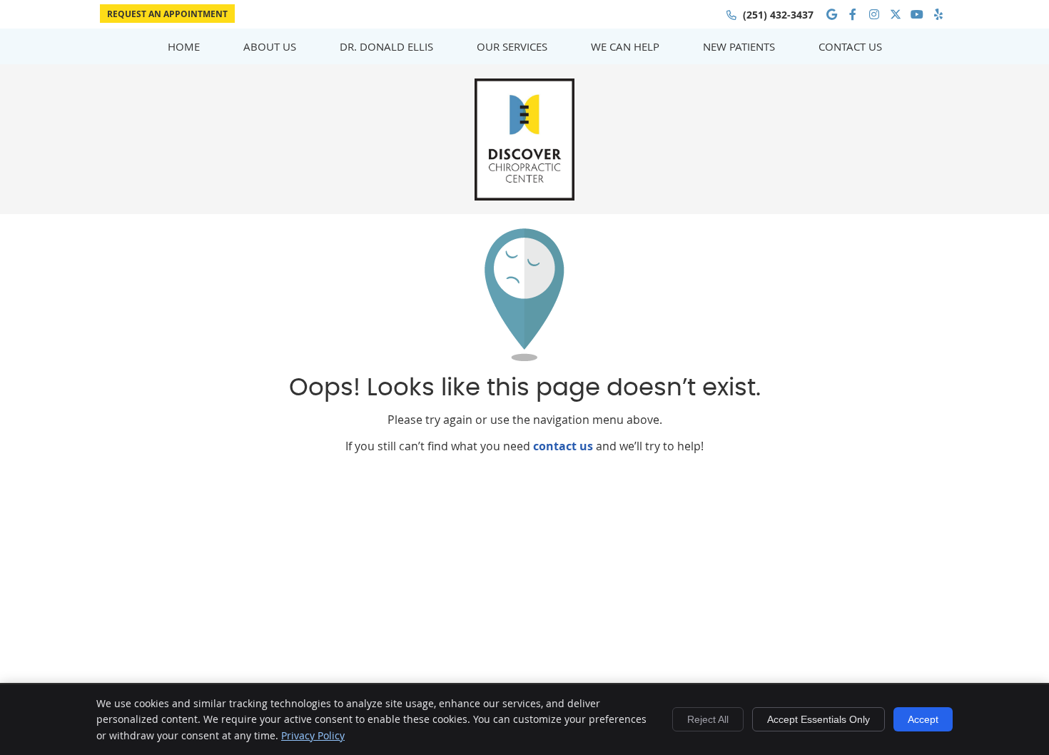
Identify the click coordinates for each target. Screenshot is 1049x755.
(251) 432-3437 (778, 14)
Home (184, 46)
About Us (269, 46)
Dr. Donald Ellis (386, 46)
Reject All (708, 719)
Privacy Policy (313, 735)
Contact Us (850, 46)
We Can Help (625, 46)
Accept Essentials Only (818, 719)
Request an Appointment (167, 14)
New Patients (739, 46)
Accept (923, 719)
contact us (563, 446)
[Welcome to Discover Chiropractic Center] (524, 196)
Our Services (512, 46)
